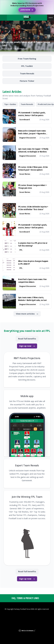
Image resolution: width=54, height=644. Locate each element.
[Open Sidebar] (50, 18)
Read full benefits (27, 338)
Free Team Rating (27, 58)
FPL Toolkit (27, 66)
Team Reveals (27, 73)
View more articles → (27, 313)
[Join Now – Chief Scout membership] (27, 7)
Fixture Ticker (27, 80)
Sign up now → (27, 346)
